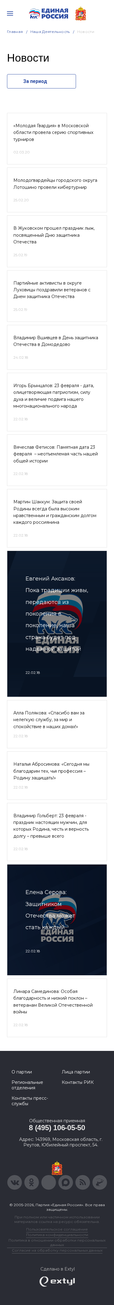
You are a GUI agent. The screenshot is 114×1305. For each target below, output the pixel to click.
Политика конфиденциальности (57, 1234)
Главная (15, 31)
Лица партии (76, 1072)
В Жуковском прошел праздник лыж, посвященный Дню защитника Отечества (54, 235)
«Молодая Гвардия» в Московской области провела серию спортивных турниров (53, 132)
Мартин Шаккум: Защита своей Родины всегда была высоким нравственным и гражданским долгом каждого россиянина (54, 512)
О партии (22, 1072)
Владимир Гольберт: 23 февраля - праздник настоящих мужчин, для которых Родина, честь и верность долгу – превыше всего (51, 826)
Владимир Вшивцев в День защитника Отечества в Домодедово (55, 341)
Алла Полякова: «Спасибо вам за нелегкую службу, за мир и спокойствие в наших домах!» (49, 719)
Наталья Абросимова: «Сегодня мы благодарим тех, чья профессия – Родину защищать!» (51, 771)
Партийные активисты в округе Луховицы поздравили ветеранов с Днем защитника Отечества (52, 290)
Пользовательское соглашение (57, 1229)
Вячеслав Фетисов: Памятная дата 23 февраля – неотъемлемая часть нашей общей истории (55, 454)
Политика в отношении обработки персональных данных (57, 1242)
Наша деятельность (50, 31)
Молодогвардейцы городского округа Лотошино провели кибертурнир (55, 184)
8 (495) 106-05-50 (57, 1127)
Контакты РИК (78, 1082)
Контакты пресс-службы (30, 1100)
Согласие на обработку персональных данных (57, 1250)
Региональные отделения (27, 1085)
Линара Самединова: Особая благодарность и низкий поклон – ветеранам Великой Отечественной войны (53, 1002)
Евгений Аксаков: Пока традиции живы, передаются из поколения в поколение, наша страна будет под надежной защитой (57, 613)
